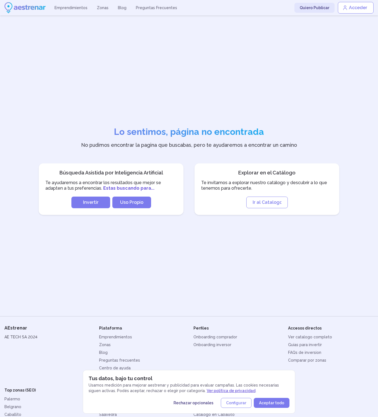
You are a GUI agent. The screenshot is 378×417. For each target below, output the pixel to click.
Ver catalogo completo (310, 337)
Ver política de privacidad (231, 390)
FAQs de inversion (304, 352)
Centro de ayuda (115, 368)
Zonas (102, 8)
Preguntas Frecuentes (156, 8)
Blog (122, 8)
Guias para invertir (305, 345)
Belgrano (12, 407)
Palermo (12, 399)
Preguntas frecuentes (119, 360)
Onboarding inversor (212, 345)
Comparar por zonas (307, 360)
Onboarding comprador (215, 337)
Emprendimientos (71, 8)
